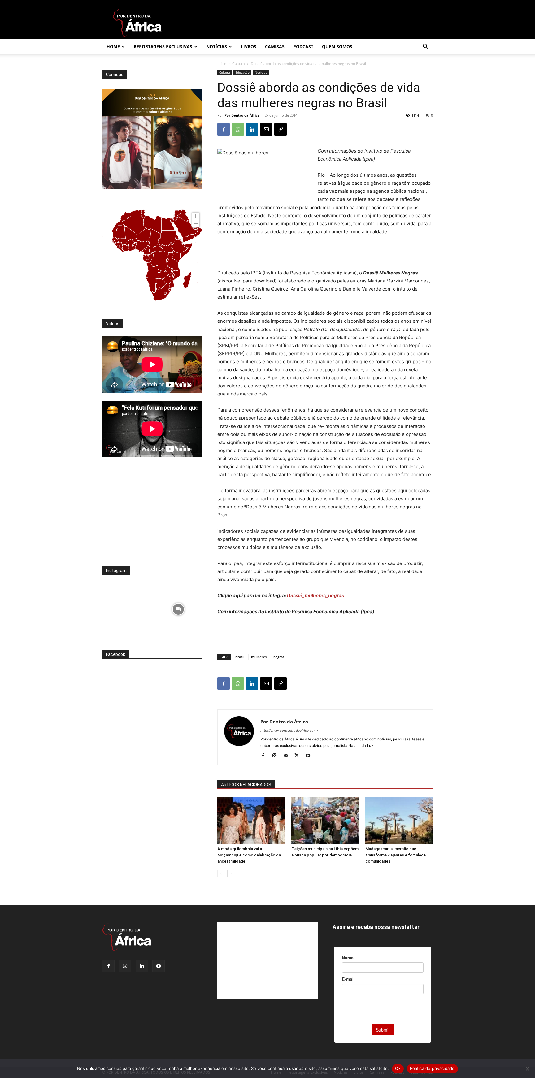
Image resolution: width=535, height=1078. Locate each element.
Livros (248, 47)
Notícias (216, 47)
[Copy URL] (280, 129)
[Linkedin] (252, 129)
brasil (239, 656)
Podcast (303, 47)
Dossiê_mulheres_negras (316, 595)
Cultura (238, 63)
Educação (242, 72)
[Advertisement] (325, 253)
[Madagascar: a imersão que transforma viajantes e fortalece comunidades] (399, 820)
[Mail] (288, 756)
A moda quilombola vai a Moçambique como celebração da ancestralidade (249, 855)
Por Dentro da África (242, 115)
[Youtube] (310, 756)
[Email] (266, 129)
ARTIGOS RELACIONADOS (246, 784)
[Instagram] (277, 756)
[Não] (527, 1069)
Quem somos (337, 47)
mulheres (259, 656)
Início (221, 63)
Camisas (275, 47)
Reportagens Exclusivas (163, 47)
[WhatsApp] (238, 129)
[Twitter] (299, 756)
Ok (398, 1068)
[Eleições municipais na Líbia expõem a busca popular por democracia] (325, 820)
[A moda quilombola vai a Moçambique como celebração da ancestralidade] (251, 820)
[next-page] (231, 873)
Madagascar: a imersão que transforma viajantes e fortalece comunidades (395, 855)
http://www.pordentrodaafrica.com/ (289, 730)
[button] (425, 47)
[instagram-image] (126, 607)
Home (113, 47)
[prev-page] (221, 873)
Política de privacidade (432, 1068)
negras (278, 656)
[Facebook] (223, 129)
